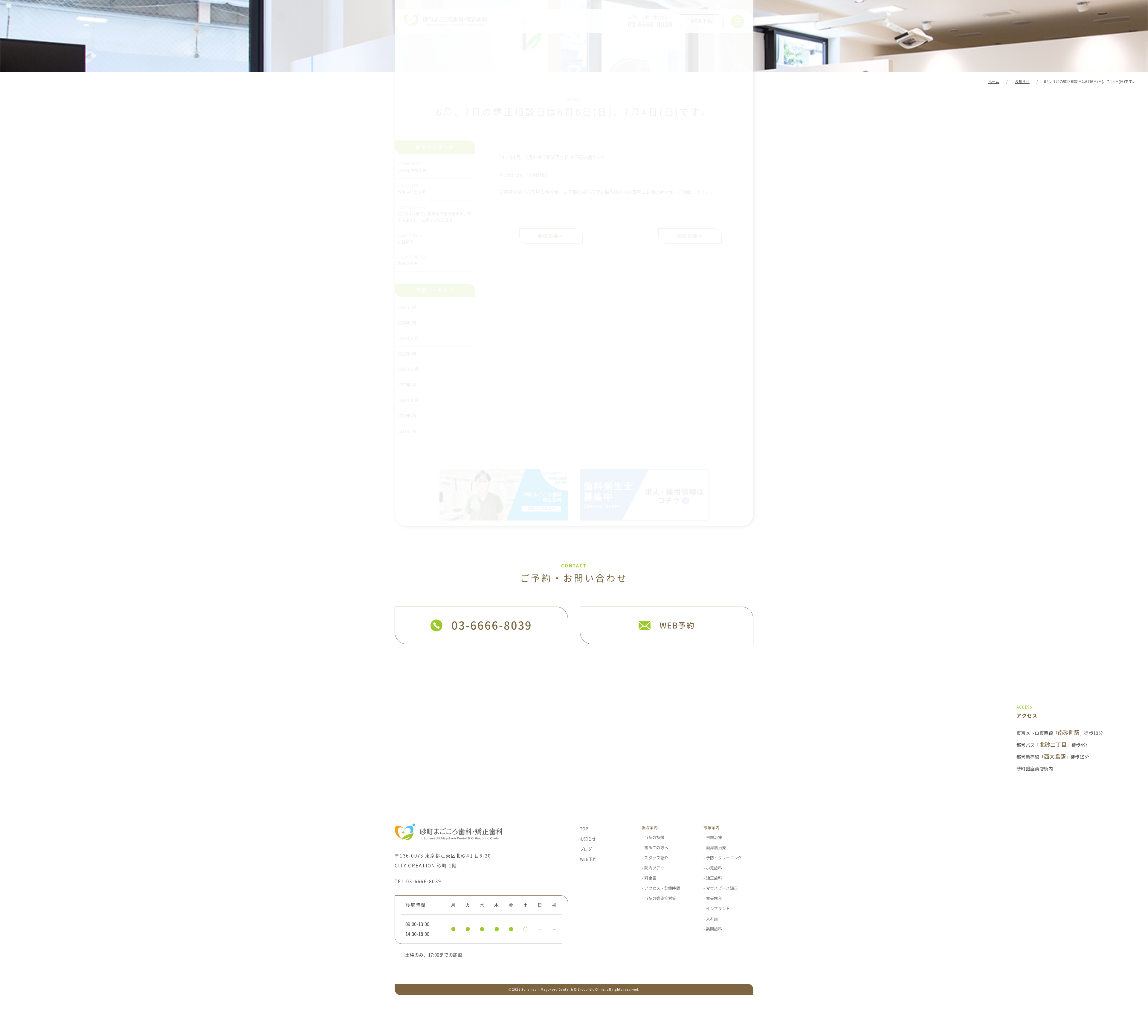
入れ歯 (712, 919)
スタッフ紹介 (656, 858)
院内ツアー (654, 868)
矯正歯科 (714, 878)
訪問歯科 (714, 929)
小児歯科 (714, 868)
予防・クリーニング (724, 858)
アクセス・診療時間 (662, 888)
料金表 (650, 878)
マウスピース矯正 (722, 888)
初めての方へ (656, 848)
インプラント (718, 909)
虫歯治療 (714, 837)
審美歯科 (714, 898)
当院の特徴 (654, 837)
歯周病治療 (716, 848)
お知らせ (588, 839)
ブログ (586, 849)
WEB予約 (588, 859)
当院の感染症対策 (660, 898)
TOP (584, 829)
